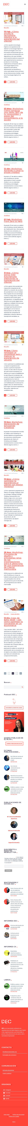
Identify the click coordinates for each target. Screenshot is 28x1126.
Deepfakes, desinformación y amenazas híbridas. (16, 953)
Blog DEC (6, 27)
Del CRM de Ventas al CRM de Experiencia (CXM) (16, 758)
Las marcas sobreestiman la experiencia (15, 768)
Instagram (8, 1090)
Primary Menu (25, 4)
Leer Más (12, 82)
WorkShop (7, 104)
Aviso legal (6, 1114)
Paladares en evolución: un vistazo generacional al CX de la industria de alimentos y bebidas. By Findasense (16, 965)
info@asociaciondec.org (10, 1052)
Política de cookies (14, 1116)
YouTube (7, 1092)
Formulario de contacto (9, 1055)
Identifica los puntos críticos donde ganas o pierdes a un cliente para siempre (17, 778)
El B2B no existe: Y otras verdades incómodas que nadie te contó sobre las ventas (17, 789)
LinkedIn (7, 1095)
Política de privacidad (18, 1114)
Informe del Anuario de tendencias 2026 (17, 926)
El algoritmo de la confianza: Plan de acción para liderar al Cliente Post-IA (16, 998)
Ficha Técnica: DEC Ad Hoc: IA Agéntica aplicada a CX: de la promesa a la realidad (16, 891)
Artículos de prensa (8, 1070)
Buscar (22, 687)
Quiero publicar (7, 1073)
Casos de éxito (15, 614)
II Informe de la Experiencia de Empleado (14, 935)
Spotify (7, 1098)
